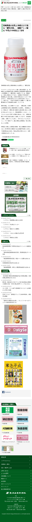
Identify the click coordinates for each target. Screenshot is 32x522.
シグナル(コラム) (5, 460)
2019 (18, 7)
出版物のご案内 (5, 464)
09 (22, 7)
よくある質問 (4, 473)
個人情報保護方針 (6, 489)
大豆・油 (13, 7)
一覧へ (29, 215)
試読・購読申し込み (6, 468)
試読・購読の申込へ (10, 190)
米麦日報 (5, 423)
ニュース (7, 7)
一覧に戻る (27, 178)
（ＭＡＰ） (21, 499)
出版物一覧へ (9, 187)
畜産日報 (20, 414)
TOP (2, 7)
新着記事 (3, 457)
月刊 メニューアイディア (9, 442)
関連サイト (4, 478)
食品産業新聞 (6, 414)
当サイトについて (6, 484)
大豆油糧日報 (6, 432)
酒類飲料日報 (21, 423)
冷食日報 (20, 432)
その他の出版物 (6, 452)
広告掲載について (6, 476)
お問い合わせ (4, 471)
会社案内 (3, 481)
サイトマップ (4, 486)
